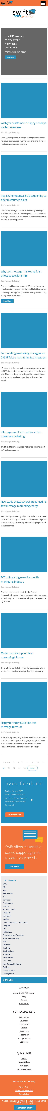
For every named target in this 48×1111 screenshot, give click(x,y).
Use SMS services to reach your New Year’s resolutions (14, 41)
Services (24, 1058)
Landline (6, 919)
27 (32, 762)
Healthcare (23, 1031)
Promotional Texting (11, 938)
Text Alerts (7, 961)
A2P (4, 890)
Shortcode (7, 944)
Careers (24, 1000)
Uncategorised (8, 973)
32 (14, 768)
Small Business (8, 951)
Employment (8, 903)
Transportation (8, 970)
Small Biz (6, 948)
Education (24, 1020)
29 (43, 762)
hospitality (7, 916)
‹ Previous (6, 762)
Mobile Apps (7, 932)
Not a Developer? (24, 1069)
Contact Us (24, 1003)
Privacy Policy (24, 1087)
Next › (32, 768)
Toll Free (6, 967)
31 (9, 768)
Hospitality (24, 1034)
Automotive (24, 1017)
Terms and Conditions (24, 1090)
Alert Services (8, 893)
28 (38, 762)
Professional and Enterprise (13, 935)
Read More (10, 57)
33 (19, 768)
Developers (7, 900)
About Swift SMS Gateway (24, 993)
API (4, 896)
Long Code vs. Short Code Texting (15, 922)
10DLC (5, 884)
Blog (24, 996)
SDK (4, 941)
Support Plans (8, 957)
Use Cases (24, 1042)
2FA (4, 887)
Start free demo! (24, 1107)
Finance (6, 906)
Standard (6, 954)
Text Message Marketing (15, 52)
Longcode (6, 925)
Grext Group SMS (9, 909)
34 (24, 768)
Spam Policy (24, 1094)
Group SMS (7, 912)
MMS (4, 928)
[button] (43, 3)
